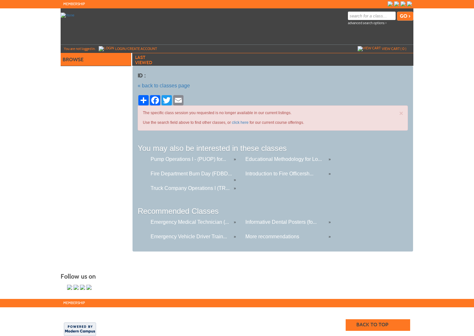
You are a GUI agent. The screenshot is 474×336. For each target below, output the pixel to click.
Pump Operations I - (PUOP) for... (188, 159)
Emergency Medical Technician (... (190, 222)
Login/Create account (136, 48)
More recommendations (272, 236)
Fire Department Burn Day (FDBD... (191, 173)
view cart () (394, 48)
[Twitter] (396, 3)
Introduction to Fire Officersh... (279, 173)
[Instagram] (409, 3)
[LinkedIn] (403, 3)
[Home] (67, 15)
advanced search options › (367, 23)
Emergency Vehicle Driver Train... (189, 236)
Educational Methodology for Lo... (283, 159)
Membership (74, 4)
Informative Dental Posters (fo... (281, 222)
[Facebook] (390, 3)
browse (73, 59)
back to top (372, 324)
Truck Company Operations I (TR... (190, 188)
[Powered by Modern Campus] (80, 328)
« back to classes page (164, 85)
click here (240, 122)
